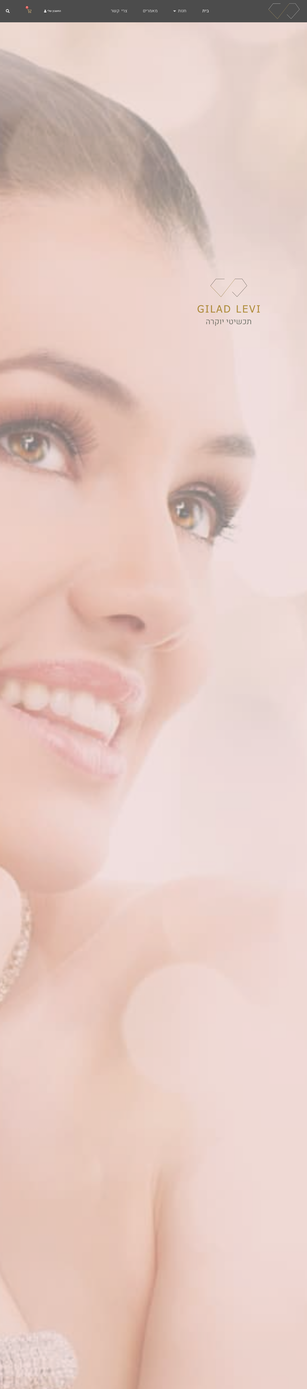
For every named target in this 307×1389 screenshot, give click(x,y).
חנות (182, 11)
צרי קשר (119, 11)
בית (205, 11)
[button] (7, 11)
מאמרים (150, 11)
